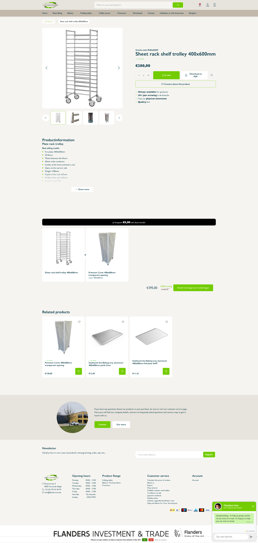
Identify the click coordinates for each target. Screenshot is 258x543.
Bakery (70, 13)
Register (209, 454)
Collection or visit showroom (172, 13)
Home (44, 13)
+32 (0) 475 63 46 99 (53, 489)
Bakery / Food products (111, 483)
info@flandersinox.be (53, 492)
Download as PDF (196, 75)
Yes (145, 540)
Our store (121, 424)
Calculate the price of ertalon (158, 480)
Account (195, 480)
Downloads (137, 13)
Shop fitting (57, 13)
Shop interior (152, 488)
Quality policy (152, 498)
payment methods (154, 495)
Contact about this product (177, 84)
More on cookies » (161, 540)
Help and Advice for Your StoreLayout (162, 503)
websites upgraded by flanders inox (160, 501)
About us (150, 483)
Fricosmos (121, 13)
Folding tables (86, 13)
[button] (46, 68)
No (151, 540)
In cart (168, 75)
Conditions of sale (154, 493)
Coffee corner (104, 13)
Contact (151, 13)
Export (150, 485)
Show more (83, 189)
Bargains (192, 13)
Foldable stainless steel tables (158, 490)
